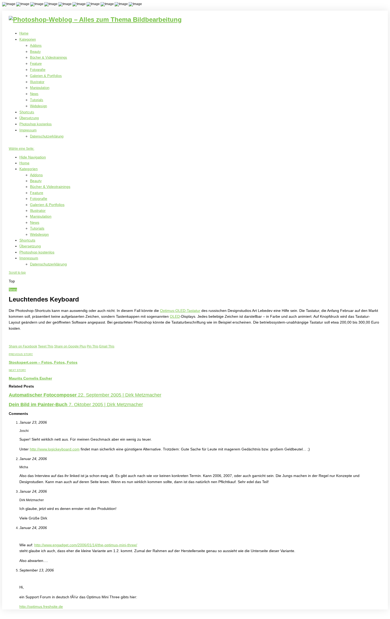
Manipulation (39, 88)
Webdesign (38, 106)
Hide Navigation (32, 157)
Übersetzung (29, 118)
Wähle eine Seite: (21, 149)
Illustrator (37, 82)
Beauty (35, 52)
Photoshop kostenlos (35, 124)
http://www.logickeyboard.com (55, 449)
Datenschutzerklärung (46, 136)
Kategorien (27, 39)
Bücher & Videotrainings (48, 57)
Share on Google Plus (70, 346)
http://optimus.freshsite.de (41, 606)
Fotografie (37, 70)
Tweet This (45, 346)
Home (23, 33)
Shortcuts (26, 112)
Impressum (28, 130)
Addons (36, 46)
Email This (106, 346)
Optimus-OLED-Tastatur (180, 310)
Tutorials (36, 100)
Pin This (92, 346)
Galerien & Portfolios (46, 76)
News (34, 94)
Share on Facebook (23, 346)
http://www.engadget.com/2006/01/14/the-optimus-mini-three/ (85, 545)
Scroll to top (17, 272)
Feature (36, 64)
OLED (175, 316)
